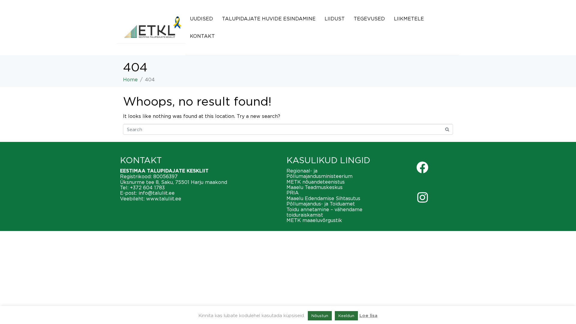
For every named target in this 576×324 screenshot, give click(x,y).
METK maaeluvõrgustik (314, 220)
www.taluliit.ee (163, 198)
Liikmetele (409, 18)
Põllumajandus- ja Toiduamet (320, 203)
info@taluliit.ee (157, 193)
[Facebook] (422, 167)
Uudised (201, 18)
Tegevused (369, 18)
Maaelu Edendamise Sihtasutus (323, 198)
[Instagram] (422, 197)
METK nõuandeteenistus (315, 181)
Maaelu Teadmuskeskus (314, 187)
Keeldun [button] (346, 316)
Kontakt (202, 36)
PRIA (292, 192)
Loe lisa (368, 316)
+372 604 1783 (147, 187)
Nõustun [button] (319, 316)
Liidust (335, 18)
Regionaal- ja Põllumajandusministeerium (319, 173)
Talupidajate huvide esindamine (269, 18)
